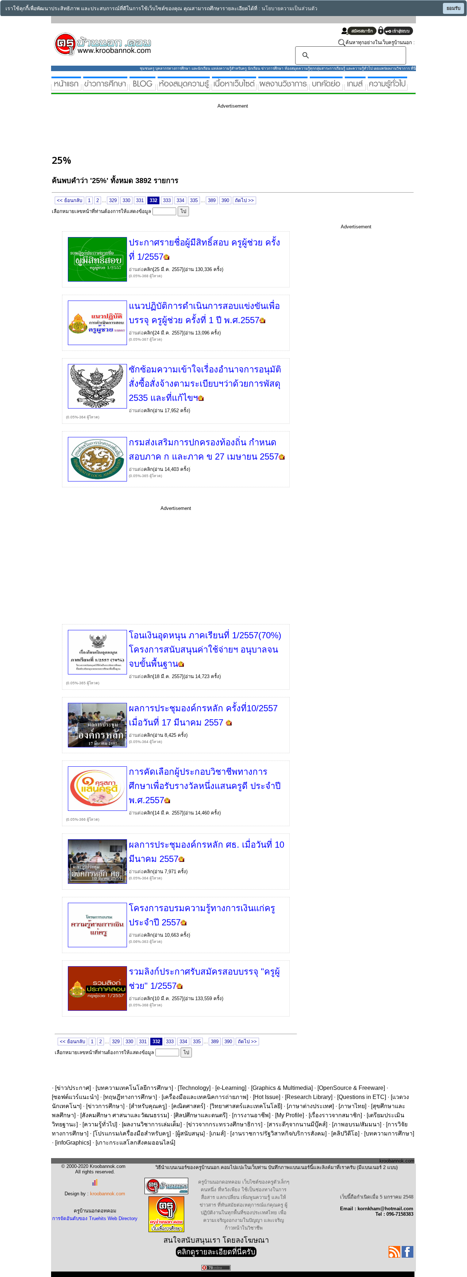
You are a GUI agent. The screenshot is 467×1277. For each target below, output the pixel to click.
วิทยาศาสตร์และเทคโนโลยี (246, 1106)
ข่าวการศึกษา (105, 1106)
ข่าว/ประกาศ (73, 1088)
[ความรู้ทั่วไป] (387, 87)
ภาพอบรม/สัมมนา (356, 1124)
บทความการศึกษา (389, 1133)
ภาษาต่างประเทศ (310, 1106)
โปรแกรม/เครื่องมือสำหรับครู (131, 1133)
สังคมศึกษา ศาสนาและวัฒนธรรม (124, 1115)
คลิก (148, 269)
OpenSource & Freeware (351, 1088)
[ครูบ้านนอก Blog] (142, 87)
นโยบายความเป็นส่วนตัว (289, 8)
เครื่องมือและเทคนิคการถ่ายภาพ (205, 1097)
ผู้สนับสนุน (190, 1133)
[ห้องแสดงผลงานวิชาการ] (283, 87)
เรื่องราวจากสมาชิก (335, 1115)
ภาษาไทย (352, 1106)
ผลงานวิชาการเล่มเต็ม (151, 1124)
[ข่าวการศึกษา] (105, 87)
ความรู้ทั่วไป (100, 1124)
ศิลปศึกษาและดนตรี (200, 1115)
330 (126, 200)
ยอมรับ (453, 8)
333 (167, 200)
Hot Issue (266, 1097)
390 (225, 200)
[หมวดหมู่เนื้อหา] (234, 87)
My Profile (289, 1115)
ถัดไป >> (244, 200)
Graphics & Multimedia (281, 1088)
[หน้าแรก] (66, 87)
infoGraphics (73, 1142)
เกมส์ (217, 1133)
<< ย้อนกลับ (69, 200)
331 (140, 200)
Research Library (308, 1097)
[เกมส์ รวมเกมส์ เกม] (355, 87)
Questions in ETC (362, 1097)
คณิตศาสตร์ (188, 1106)
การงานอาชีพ (251, 1115)
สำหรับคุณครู (148, 1106)
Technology (194, 1088)
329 (113, 200)
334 (180, 200)
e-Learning (231, 1088)
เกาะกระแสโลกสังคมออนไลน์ (135, 1142)
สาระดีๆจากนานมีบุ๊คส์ (297, 1124)
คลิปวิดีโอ (345, 1133)
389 (212, 200)
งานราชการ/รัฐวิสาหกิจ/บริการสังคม (278, 1133)
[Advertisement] (184, 130)
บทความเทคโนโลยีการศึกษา (134, 1088)
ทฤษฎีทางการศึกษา (130, 1097)
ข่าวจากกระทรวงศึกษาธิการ (224, 1124)
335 (194, 200)
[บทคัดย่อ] (326, 87)
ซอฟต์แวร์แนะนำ (75, 1097)
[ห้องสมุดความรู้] (183, 87)
